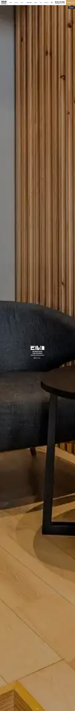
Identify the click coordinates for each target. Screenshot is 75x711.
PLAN (22, 2)
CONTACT (46, 2)
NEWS (35, 2)
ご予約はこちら (70, 2)
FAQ (41, 2)
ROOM (10, 2)
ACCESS (16, 2)
